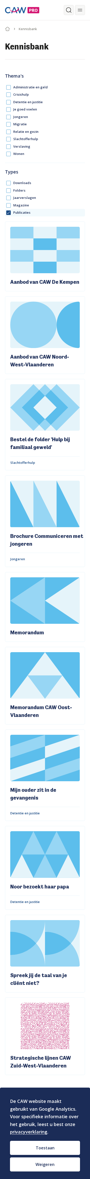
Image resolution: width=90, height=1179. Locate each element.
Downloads (22, 183)
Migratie (20, 124)
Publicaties (21, 212)
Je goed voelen (25, 109)
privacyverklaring (28, 1132)
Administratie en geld (30, 87)
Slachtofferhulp (25, 139)
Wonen (18, 153)
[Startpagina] (7, 27)
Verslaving (21, 146)
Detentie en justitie (28, 102)
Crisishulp (21, 94)
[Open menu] (80, 10)
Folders (19, 190)
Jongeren (20, 117)
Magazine (21, 205)
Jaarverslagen (24, 197)
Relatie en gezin (25, 131)
